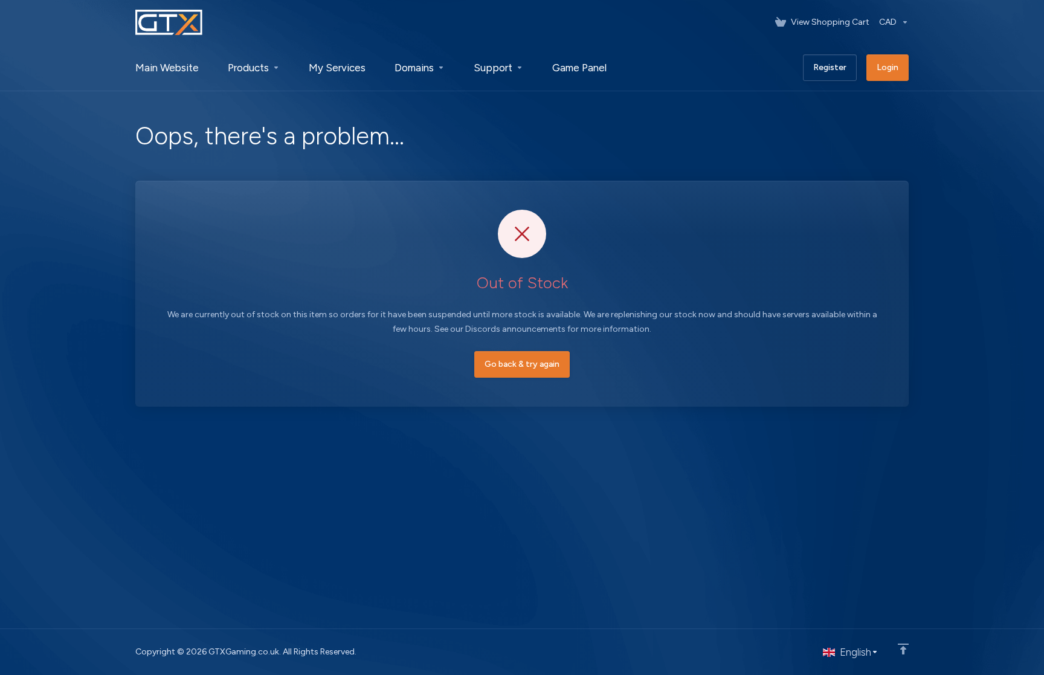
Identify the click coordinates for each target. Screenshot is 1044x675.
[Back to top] (903, 649)
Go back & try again (522, 364)
